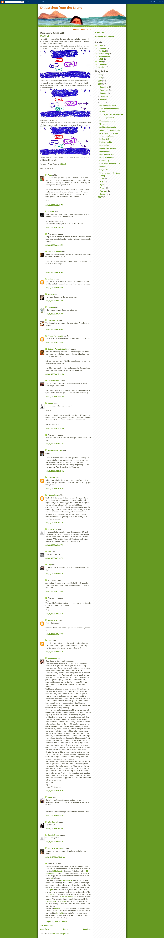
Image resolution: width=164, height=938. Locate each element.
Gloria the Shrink (54, 381)
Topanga (51, 307)
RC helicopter (57, 871)
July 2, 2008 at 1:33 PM (54, 523)
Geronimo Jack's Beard (104, 37)
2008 (100, 84)
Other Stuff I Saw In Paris (109, 130)
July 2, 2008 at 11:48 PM (54, 791)
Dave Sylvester (53, 835)
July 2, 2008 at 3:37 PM (54, 545)
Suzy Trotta (52, 529)
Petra (50, 175)
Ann (49, 552)
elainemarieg (53, 620)
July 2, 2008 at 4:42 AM (54, 288)
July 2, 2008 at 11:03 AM (54, 444)
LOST (101, 59)
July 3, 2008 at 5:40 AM (54, 816)
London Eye (104, 145)
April (102, 185)
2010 (100, 78)
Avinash (51, 212)
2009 (100, 81)
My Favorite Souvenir (107, 148)
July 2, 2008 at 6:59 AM (54, 329)
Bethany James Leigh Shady (59, 349)
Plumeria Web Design (56, 848)
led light (59, 913)
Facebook (102, 48)
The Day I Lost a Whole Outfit (111, 115)
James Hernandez (55, 450)
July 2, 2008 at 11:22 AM (54, 471)
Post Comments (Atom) (59, 934)
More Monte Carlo (106, 154)
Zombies (102, 67)
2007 (100, 197)
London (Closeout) (106, 118)
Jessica (51, 294)
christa (50, 403)
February (104, 191)
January (103, 194)
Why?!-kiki (45, 36)
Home (65, 929)
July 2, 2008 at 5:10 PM (54, 591)
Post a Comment (46, 925)
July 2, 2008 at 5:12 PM (54, 614)
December (104, 87)
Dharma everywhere (107, 121)
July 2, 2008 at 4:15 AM (54, 245)
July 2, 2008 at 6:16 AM (54, 301)
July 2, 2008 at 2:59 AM (54, 205)
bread (101, 46)
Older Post (87, 929)
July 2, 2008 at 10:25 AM (54, 397)
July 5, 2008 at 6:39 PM (54, 842)
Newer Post (44, 929)
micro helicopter (66, 897)
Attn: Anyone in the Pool (109, 109)
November (104, 90)
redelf (50, 797)
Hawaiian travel (105, 56)
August (103, 99)
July (102, 102)
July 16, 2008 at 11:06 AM (55, 857)
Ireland (102, 112)
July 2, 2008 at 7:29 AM (54, 342)
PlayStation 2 (50, 901)
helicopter (49, 890)
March (102, 188)
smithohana (52, 658)
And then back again (107, 127)
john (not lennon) (54, 252)
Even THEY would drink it (109, 164)
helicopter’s (67, 880)
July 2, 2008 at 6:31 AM (54, 314)
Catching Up (104, 161)
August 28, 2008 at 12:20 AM (56, 922)
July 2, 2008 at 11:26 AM (54, 489)
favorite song (104, 54)
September (104, 96)
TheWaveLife (53, 320)
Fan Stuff (102, 51)
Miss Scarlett (53, 822)
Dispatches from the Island (61, 8)
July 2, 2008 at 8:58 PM (54, 634)
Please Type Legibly (56, 336)
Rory (50, 565)
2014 (100, 75)
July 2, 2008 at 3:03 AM (54, 227)
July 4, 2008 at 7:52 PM (54, 829)
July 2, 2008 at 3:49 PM (54, 558)
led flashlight (59, 908)
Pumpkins (103, 64)
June (102, 179)
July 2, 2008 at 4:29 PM (54, 574)
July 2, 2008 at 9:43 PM (54, 652)
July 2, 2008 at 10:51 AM (54, 428)
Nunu (101, 62)
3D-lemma (103, 124)
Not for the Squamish (107, 105)
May (102, 182)
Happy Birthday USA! (107, 158)
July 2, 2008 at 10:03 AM (54, 374)
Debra (50, 640)
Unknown (51, 279)
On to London (104, 151)
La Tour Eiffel (104, 139)
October (103, 93)
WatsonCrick (53, 495)
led (51, 878)
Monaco (102, 167)
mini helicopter (51, 894)
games (63, 901)
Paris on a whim (105, 142)
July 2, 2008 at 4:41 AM (54, 272)
